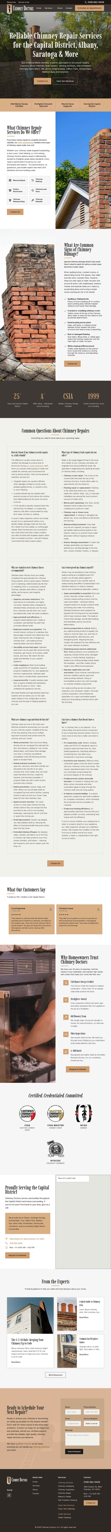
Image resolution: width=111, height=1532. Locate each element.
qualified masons (23, 1444)
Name (67, 1407)
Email (67, 1418)
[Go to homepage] (17, 1480)
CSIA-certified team (26, 142)
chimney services (41, 1447)
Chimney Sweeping (66, 1486)
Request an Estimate (77, 1069)
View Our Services (65, 81)
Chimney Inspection (66, 1489)
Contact (69, 8)
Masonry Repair (19, 180)
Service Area (23, 2)
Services (48, 8)
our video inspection (34, 466)
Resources (11, 2)
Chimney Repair (64, 1493)
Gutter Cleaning (64, 1517)
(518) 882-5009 (16, 1243)
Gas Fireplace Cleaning (67, 1500)
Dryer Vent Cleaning (66, 1509)
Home (38, 8)
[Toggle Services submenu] (53, 8)
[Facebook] (9, 1495)
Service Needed (90, 1418)
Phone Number (90, 1407)
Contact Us (42, 81)
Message (69, 1430)
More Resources (55, 1375)
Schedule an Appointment (89, 8)
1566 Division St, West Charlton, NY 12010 (27, 1239)
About (59, 8)
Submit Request (74, 1451)
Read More (15, 1362)
